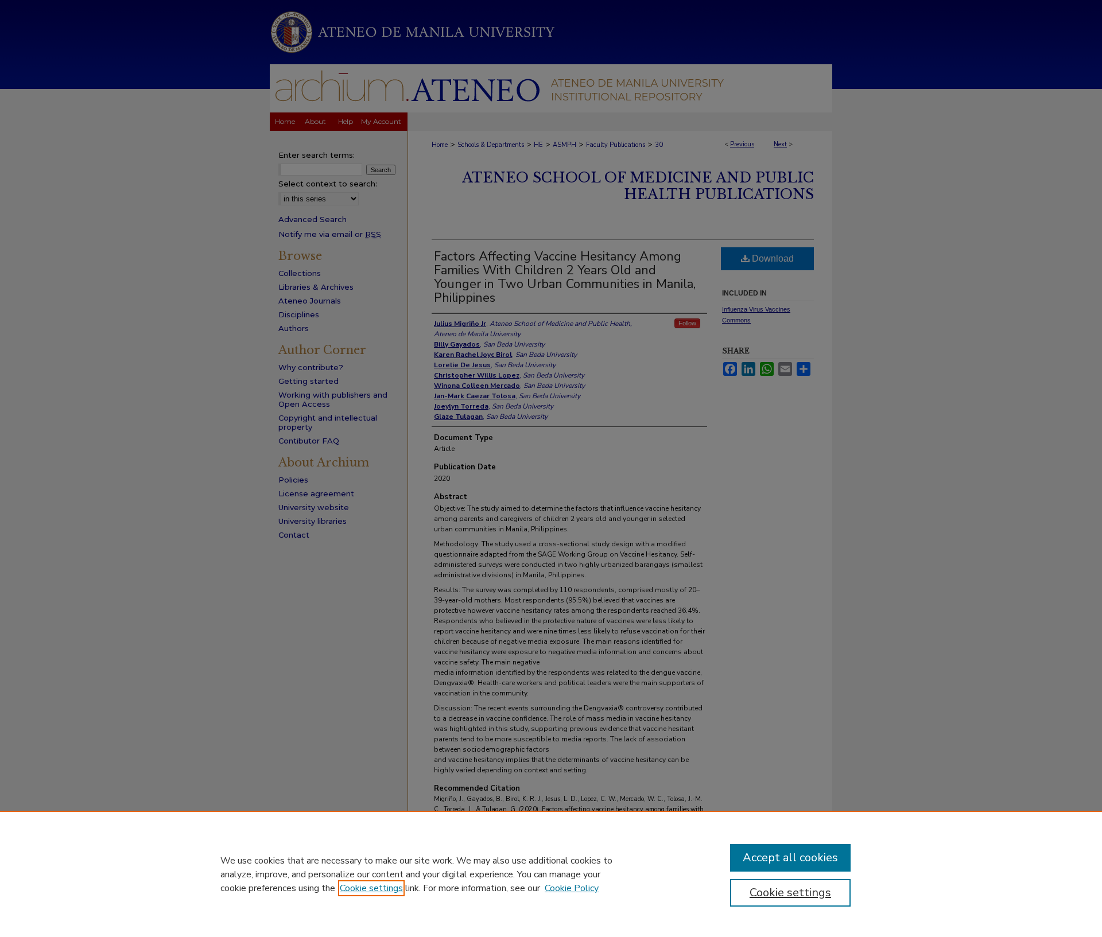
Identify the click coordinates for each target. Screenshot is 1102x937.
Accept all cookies (790, 857)
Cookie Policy (572, 888)
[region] (551, 874)
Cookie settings (371, 888)
